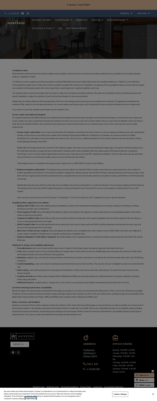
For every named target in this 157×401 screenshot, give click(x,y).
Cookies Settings (120, 394)
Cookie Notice (30, 398)
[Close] (153, 394)
